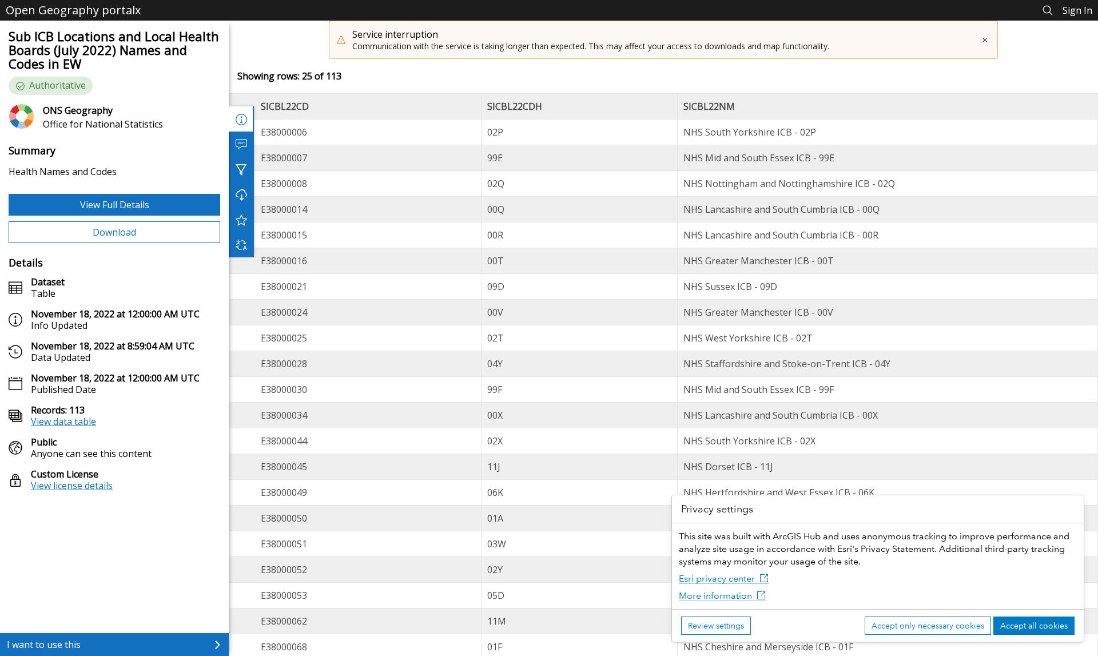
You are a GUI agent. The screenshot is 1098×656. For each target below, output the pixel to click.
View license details (72, 485)
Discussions (241, 144)
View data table (63, 421)
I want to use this (44, 644)
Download (114, 232)
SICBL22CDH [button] (514, 106)
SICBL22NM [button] (709, 106)
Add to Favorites (241, 219)
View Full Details (114, 204)
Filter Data (241, 169)
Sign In (1077, 10)
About (241, 119)
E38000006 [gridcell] (284, 132)
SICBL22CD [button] (285, 106)
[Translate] (241, 244)
